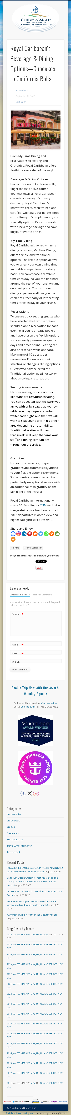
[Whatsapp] (46, 533)
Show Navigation (61, 31)
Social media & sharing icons (21, 1113)
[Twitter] (40, 533)
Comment (18, 614)
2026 (9, 934)
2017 (9, 1023)
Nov (60, 944)
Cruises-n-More (49, 703)
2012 (9, 1072)
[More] (13, 539)
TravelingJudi (13, 851)
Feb (18, 934)
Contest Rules (14, 814)
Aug (45, 934)
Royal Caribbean (34, 547)
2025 (9, 944)
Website (16, 661)
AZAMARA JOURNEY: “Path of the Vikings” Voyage (32, 914)
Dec (9, 948)
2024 (9, 954)
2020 (9, 993)
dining (16, 547)
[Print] (51, 533)
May (33, 934)
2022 (9, 974)
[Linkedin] (24, 533)
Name (18, 645)
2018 (9, 1013)
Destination (21, 101)
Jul (41, 934)
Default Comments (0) (20, 594)
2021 (9, 983)
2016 (9, 1033)
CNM (43, 505)
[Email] (57, 533)
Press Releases (15, 839)
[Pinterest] (29, 533)
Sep (51, 944)
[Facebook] (13, 533)
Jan (14, 934)
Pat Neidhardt (22, 90)
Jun (37, 934)
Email (18, 653)
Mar (23, 934)
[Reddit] (35, 533)
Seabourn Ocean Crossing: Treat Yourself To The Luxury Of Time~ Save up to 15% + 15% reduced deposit (32, 881)
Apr (28, 934)
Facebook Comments (42, 594)
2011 (9, 1083)
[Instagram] (18, 533)
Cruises (11, 826)
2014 (9, 1053)
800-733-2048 (27, 706)
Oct (55, 944)
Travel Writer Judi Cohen (19, 845)
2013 (9, 1063)
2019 (9, 1003)
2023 (9, 964)
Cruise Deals (13, 820)
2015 (9, 1043)
